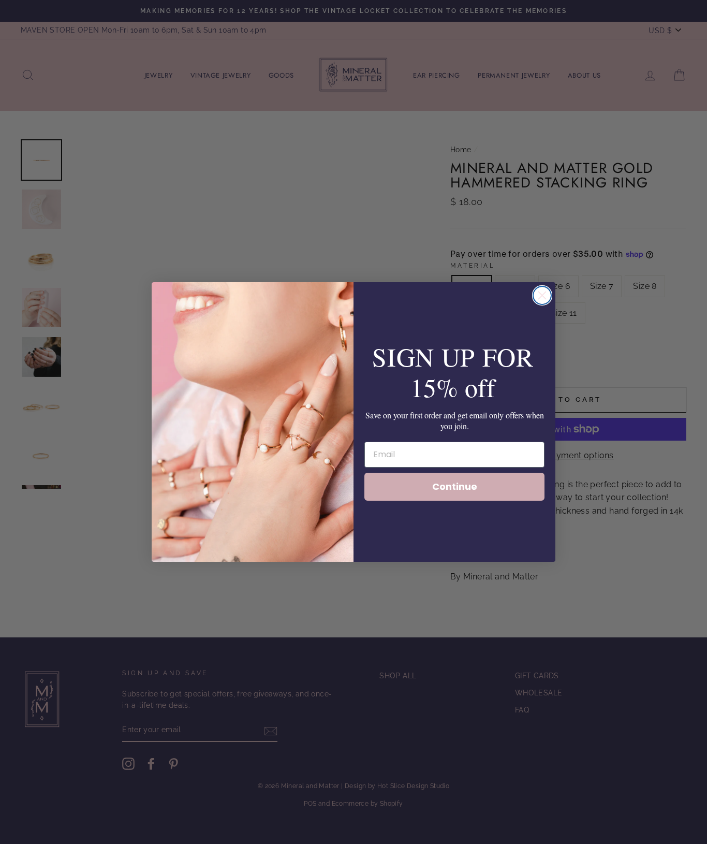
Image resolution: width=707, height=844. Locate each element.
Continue (454, 486)
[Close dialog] (542, 295)
